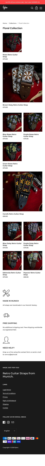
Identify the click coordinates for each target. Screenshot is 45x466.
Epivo (16, 447)
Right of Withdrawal (9, 400)
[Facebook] (4, 422)
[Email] (12, 422)
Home (5, 23)
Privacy (5, 397)
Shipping (6, 404)
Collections (12, 23)
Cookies (5, 408)
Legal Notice (7, 390)
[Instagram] (8, 422)
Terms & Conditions (9, 393)
